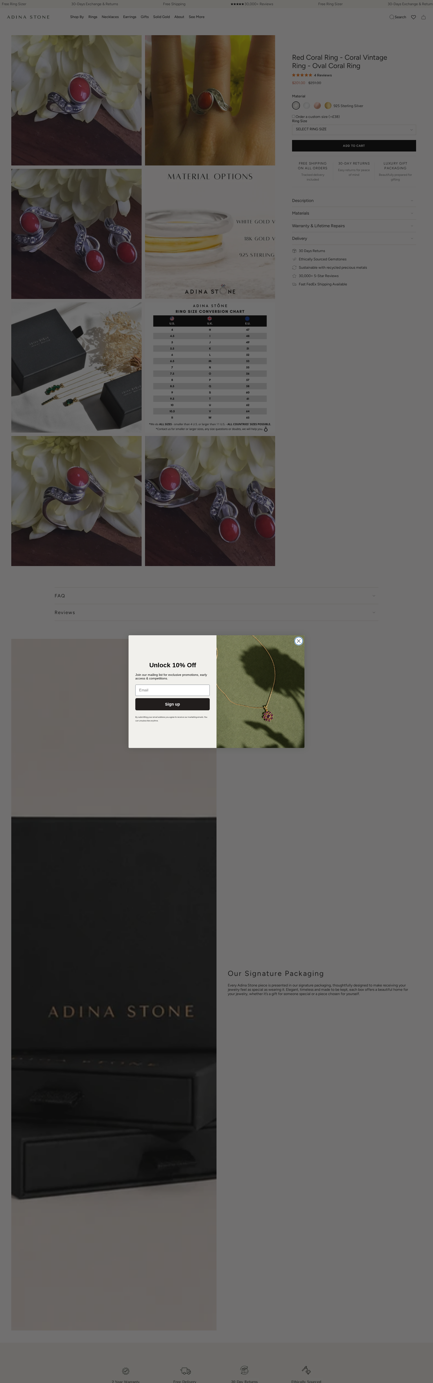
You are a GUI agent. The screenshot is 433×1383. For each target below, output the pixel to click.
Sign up (172, 704)
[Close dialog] (299, 641)
